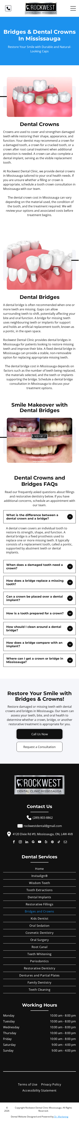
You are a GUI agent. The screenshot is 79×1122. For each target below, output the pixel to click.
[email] (65, 842)
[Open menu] (73, 8)
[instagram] (20, 842)
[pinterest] (52, 842)
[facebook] (14, 842)
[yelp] (46, 842)
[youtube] (39, 842)
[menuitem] (39, 868)
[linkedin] (26, 842)
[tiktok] (59, 842)
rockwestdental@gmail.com (43, 826)
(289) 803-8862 (43, 818)
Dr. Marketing (61, 1116)
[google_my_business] (33, 842)
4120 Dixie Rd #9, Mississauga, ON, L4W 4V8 (43, 834)
